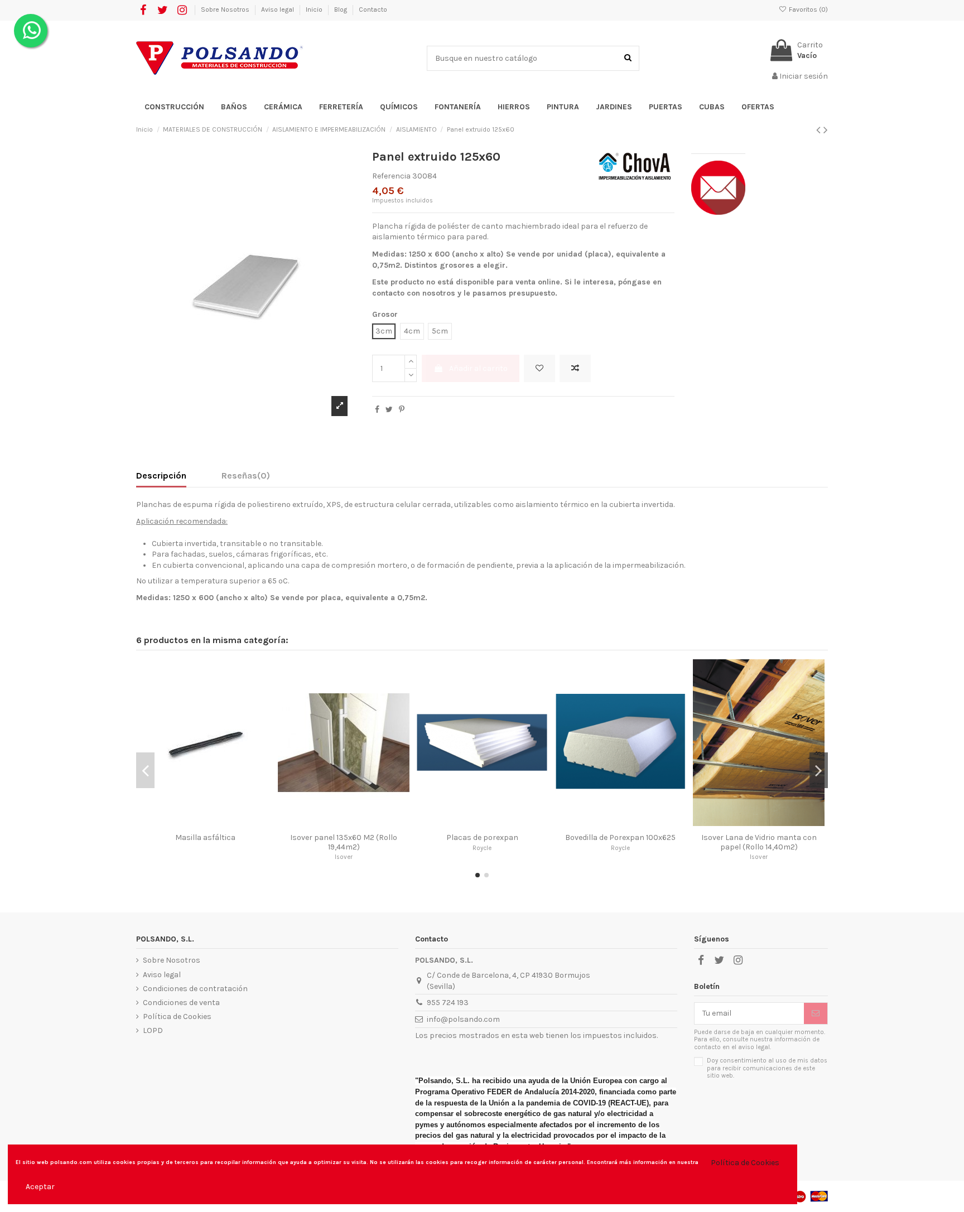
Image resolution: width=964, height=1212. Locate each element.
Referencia (391, 176)
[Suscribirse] (815, 1013)
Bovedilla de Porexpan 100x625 (620, 837)
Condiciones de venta (181, 1002)
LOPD (153, 1030)
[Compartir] (377, 409)
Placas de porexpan (482, 837)
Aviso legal (278, 9)
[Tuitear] (389, 409)
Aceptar (40, 1186)
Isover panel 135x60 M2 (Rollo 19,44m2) (343, 842)
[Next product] (825, 130)
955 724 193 (448, 1002)
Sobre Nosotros (226, 9)
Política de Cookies (177, 1016)
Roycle (482, 848)
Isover (344, 857)
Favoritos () (807, 9)
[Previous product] (819, 130)
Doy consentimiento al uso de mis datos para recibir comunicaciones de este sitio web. (767, 1068)
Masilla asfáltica (205, 837)
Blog (341, 9)
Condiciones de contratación (195, 988)
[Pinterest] (401, 409)
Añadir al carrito (478, 368)
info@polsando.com (463, 1019)
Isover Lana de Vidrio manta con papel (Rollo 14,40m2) (759, 842)
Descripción (161, 475)
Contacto (373, 9)
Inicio (315, 9)
